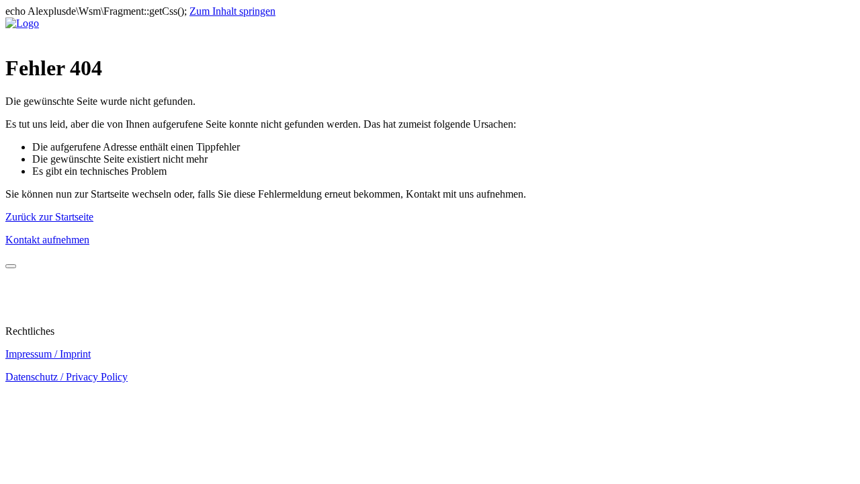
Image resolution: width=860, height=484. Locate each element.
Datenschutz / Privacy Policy (66, 376)
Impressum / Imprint (48, 354)
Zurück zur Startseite (49, 217)
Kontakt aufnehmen (47, 239)
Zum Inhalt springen (232, 11)
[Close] (10, 266)
